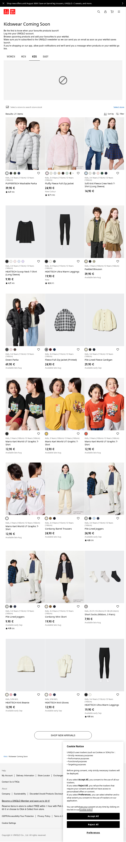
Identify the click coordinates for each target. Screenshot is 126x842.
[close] (3, 3)
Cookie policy (86, 809)
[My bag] (112, 11)
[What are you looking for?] (98, 11)
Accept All (93, 816)
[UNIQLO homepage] (9, 11)
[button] (25, 143)
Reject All (93, 824)
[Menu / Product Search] (119, 11)
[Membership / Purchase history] (105, 11)
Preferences (93, 832)
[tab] (11, 57)
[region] (93, 792)
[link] (66, 3)
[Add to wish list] (38, 173)
